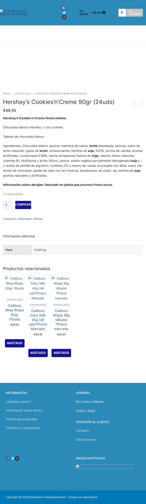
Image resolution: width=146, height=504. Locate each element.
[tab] (19, 236)
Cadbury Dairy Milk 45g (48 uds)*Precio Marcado (38, 320)
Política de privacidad (21, 419)
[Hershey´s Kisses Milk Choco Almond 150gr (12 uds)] (141, 103)
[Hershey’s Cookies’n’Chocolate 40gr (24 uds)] (134, 103)
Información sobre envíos (24, 410)
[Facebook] (63, 8)
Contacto (82, 430)
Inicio (6, 93)
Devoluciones (85, 439)
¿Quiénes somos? (18, 401)
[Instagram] (64, 17)
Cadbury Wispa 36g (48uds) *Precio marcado (61, 320)
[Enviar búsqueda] (121, 12)
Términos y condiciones (23, 428)
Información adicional (19, 236)
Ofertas (38, 218)
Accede (134, 13)
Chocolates (23, 93)
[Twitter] (64, 12)
